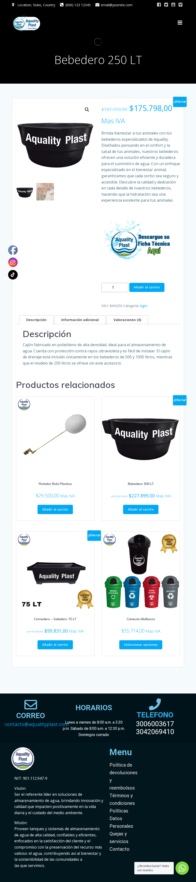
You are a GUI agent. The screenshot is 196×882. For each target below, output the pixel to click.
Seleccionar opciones (141, 645)
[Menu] (180, 23)
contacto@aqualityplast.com (37, 724)
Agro (143, 305)
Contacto (119, 849)
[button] (87, 109)
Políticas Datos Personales (121, 818)
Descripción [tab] (36, 319)
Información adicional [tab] (80, 319)
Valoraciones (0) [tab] (127, 319)
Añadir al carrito (147, 287)
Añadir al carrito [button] (55, 509)
